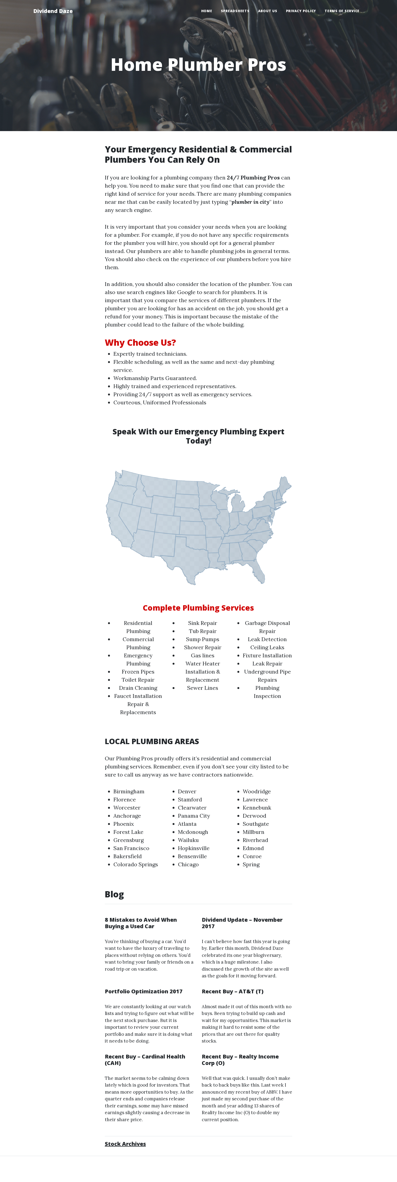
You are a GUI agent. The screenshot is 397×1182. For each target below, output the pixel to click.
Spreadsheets (235, 11)
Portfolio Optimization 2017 (144, 991)
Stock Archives (125, 1143)
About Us (267, 11)
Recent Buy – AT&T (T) (233, 991)
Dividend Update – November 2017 (242, 923)
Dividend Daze (53, 11)
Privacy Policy (301, 11)
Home (206, 11)
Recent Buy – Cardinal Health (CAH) (145, 1060)
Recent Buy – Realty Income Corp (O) (240, 1060)
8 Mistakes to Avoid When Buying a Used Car (141, 923)
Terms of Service (342, 11)
